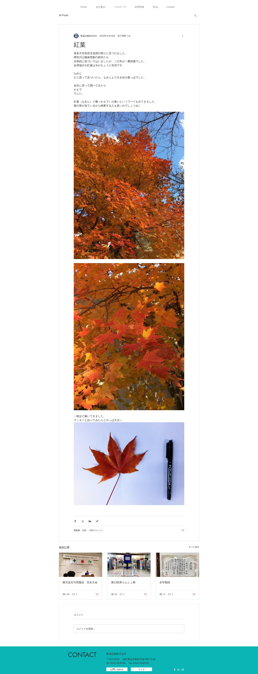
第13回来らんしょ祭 (123, 582)
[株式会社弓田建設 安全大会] (80, 565)
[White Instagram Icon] (182, 669)
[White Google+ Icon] (178, 669)
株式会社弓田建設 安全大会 (80, 582)
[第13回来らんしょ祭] (129, 565)
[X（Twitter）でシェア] (82, 521)
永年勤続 (164, 582)
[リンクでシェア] (97, 521)
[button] (195, 15)
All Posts (63, 15)
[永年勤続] (177, 565)
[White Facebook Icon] (174, 669)
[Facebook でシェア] (75, 521)
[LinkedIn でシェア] (89, 521)
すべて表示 (194, 547)
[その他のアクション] (182, 36)
